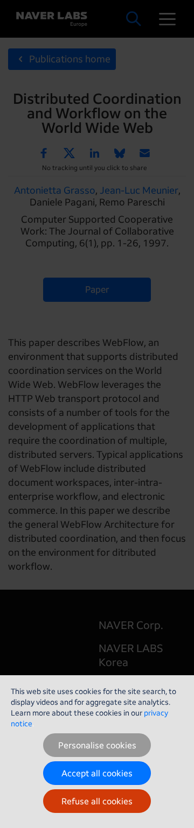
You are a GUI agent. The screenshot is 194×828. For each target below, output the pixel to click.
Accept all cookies (97, 773)
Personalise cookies (97, 745)
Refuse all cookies (97, 801)
